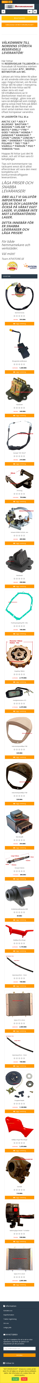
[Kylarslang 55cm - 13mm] (19, 1044)
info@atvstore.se (15, 93)
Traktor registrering (9, 1319)
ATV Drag (19, 490)
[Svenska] (10, 2)
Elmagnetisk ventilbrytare (19, 361)
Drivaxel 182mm (19, 868)
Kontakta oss (7, 1311)
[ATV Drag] (19, 478)
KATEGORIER (20, 18)
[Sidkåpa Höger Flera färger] (19, 1127)
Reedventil (19, 404)
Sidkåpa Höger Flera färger (19, 1140)
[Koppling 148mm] (19, 653)
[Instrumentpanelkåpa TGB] (19, 730)
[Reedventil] (19, 390)
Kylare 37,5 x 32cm (19, 1020)
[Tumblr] (36, 2)
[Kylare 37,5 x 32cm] (19, 1004)
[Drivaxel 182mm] (19, 859)
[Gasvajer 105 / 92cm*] (19, 435)
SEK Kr (4, 2)
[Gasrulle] (19, 1170)
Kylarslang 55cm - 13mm (19, 1055)
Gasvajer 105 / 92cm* (19, 453)
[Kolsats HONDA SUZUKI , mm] (19, 518)
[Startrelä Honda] (19, 296)
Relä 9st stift (19, 837)
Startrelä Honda (19, 313)
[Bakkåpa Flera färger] (19, 931)
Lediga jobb (7, 1327)
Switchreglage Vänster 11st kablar (19, 1230)
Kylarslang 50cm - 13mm (19, 975)
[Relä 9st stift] (19, 821)
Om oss (6, 1323)
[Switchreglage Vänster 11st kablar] (19, 1215)
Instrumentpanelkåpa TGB (19, 746)
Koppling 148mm (19, 671)
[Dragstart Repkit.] (19, 1085)
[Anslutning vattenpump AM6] (19, 895)
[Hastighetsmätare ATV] (19, 693)
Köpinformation (8, 1315)
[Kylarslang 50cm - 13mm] (19, 964)
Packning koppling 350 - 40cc (19, 623)
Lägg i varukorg (20, 324)
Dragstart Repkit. (19, 1100)
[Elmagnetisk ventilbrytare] (19, 343)
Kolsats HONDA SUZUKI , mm (19, 532)
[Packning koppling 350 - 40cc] (19, 606)
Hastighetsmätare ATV (19, 700)
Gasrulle (19, 1187)
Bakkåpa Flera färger (19, 940)
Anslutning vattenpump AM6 (19, 909)
